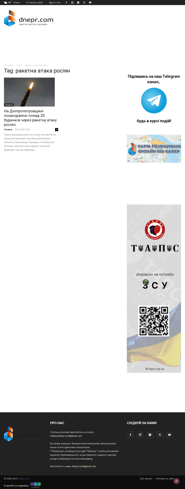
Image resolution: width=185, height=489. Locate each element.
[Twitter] (84, 2)
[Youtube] (90, 2)
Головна (8, 65)
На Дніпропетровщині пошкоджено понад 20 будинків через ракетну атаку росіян (30, 118)
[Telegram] (78, 2)
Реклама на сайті (165, 478)
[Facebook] (66, 2)
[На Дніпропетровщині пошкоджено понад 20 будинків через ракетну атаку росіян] (31, 92)
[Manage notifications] (176, 481)
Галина (8, 129)
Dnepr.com (23, 478)
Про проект (146, 478)
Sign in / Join (55, 2)
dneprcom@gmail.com (84, 466)
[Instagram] (72, 2)
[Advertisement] (69, 41)
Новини (8, 105)
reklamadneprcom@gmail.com (66, 435)
